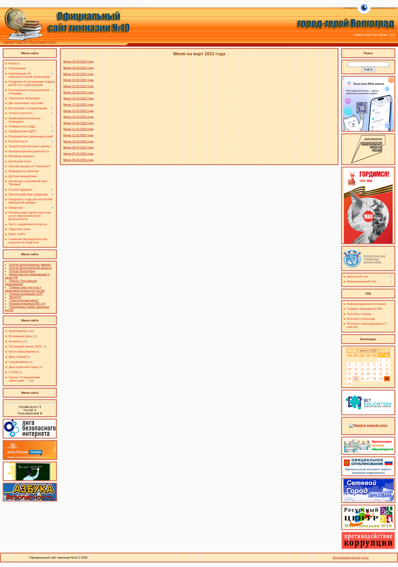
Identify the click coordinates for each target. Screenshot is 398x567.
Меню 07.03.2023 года (78, 153)
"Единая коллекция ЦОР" (26, 293)
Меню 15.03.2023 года (78, 116)
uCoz (365, 557)
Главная (8, 42)
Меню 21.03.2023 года (78, 86)
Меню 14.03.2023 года (78, 123)
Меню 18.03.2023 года (78, 98)
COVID (13, 372)
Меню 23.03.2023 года (78, 74)
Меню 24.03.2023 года (78, 67)
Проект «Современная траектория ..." (24, 379)
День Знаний (17, 356)
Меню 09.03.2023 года (78, 147)
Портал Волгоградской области (30, 267)
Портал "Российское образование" (21, 282)
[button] (364, 11)
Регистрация (38, 42)
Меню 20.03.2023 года (78, 92)
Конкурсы (15, 341)
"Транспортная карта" (24, 300)
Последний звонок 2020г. (26, 346)
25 (355, 378)
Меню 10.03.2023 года (78, 141)
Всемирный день (20, 336)
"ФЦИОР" (15, 297)
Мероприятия (18, 331)
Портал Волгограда (22, 271)
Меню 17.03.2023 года (78, 104)
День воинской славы (23, 367)
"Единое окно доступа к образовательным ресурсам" (25, 289)
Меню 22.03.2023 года (78, 80)
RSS (392, 34)
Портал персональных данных (30, 264)
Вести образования (22, 351)
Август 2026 (368, 350)
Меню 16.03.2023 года (78, 110)
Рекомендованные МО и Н (27, 303)
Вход (52, 42)
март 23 (21, 42)
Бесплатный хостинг (347, 557)
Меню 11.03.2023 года (78, 135)
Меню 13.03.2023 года (78, 129)
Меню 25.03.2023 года (78, 61)
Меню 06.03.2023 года (78, 160)
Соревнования (19, 361)
